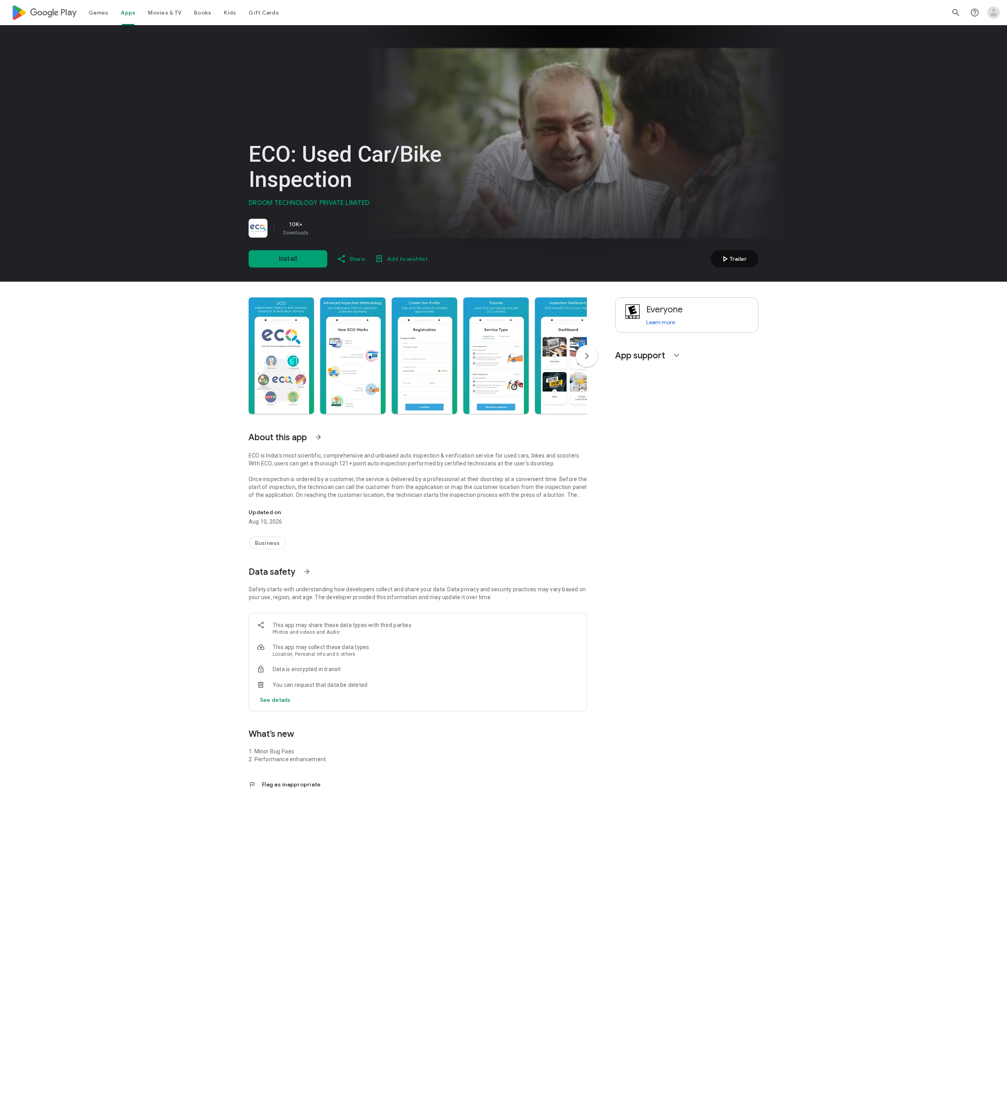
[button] (281, 355)
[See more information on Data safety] (306, 571)
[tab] (98, 12)
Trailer (733, 259)
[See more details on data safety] (275, 699)
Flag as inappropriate (285, 784)
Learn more (660, 322)
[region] (359, 228)
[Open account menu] (993, 12)
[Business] (267, 543)
